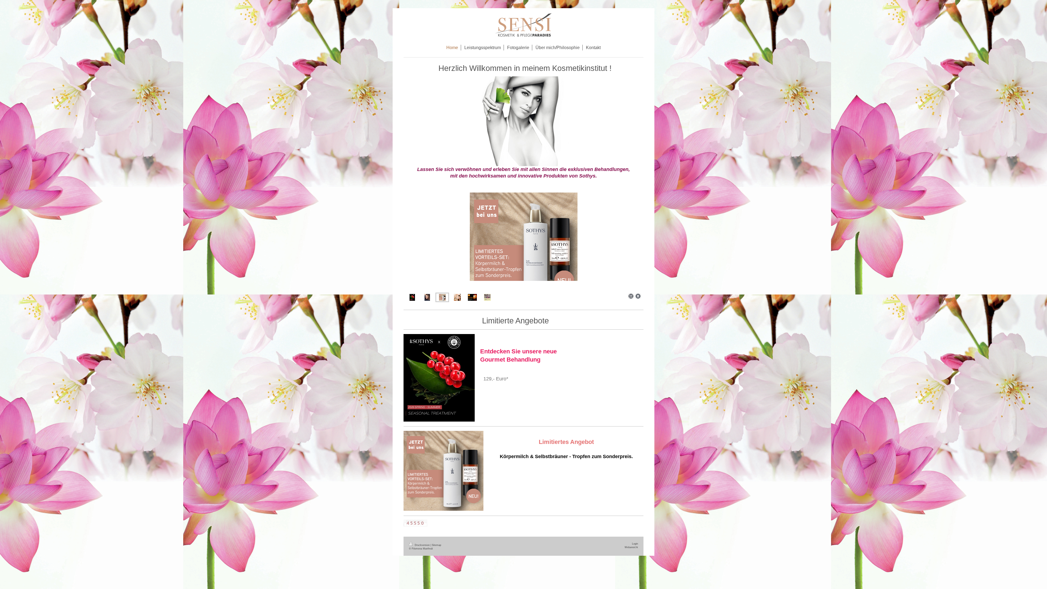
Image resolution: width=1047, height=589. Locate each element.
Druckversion (422, 545)
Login (635, 543)
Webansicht (631, 547)
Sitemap (436, 545)
